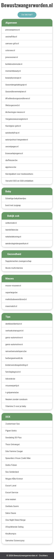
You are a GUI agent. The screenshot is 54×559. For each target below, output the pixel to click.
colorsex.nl (10, 50)
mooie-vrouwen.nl (13, 285)
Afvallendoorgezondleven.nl (17, 98)
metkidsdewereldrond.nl (16, 299)
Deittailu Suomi (12, 506)
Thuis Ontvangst (12, 444)
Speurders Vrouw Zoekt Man (18, 458)
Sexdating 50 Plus (13, 437)
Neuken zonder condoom (16, 399)
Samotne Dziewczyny (14, 540)
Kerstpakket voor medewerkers (19, 174)
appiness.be (10, 167)
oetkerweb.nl (11, 223)
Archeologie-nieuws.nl (15, 112)
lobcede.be (10, 379)
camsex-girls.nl (12, 43)
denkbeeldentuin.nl (13, 324)
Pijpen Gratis (11, 431)
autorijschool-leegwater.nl (16, 139)
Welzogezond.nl (12, 105)
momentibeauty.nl (13, 71)
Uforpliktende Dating (14, 527)
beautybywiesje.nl (13, 78)
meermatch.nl (11, 306)
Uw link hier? (27, 14)
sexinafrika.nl (11, 36)
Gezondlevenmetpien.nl (15, 91)
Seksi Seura (10, 513)
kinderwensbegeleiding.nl (16, 365)
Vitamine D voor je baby (15, 406)
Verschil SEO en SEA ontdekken (19, 181)
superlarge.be (11, 292)
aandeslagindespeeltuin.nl (16, 243)
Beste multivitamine (14, 268)
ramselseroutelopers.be (15, 351)
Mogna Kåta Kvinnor (14, 479)
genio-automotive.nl (14, 337)
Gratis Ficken (11, 465)
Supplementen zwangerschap (18, 261)
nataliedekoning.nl (13, 236)
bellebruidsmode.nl (13, 64)
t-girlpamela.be (12, 392)
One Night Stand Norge (15, 520)
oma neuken (10, 499)
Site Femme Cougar (14, 451)
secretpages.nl (11, 146)
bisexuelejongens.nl (14, 153)
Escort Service (11, 492)
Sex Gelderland (12, 472)
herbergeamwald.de (14, 358)
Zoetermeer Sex (12, 424)
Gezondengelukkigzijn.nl (16, 85)
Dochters (43, 555)
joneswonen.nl (11, 57)
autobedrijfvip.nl (12, 133)
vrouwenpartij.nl (12, 385)
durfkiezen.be (11, 160)
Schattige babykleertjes (15, 198)
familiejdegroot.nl (13, 372)
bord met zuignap (13, 205)
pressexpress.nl (12, 30)
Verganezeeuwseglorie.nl (16, 119)
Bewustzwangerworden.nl (27, 5)
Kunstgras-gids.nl (13, 126)
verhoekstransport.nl (14, 331)
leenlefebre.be (11, 230)
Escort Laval (10, 485)
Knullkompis (10, 534)
